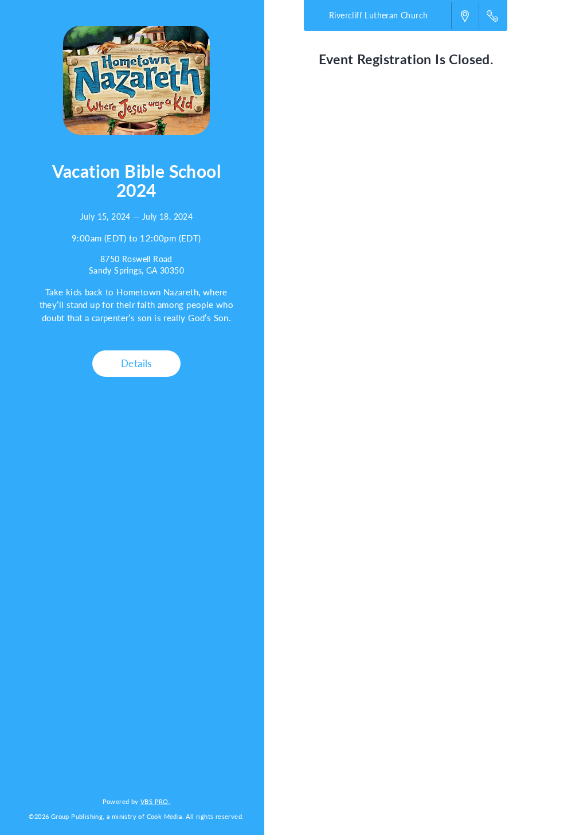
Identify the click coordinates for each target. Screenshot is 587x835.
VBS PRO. (155, 801)
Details (136, 363)
